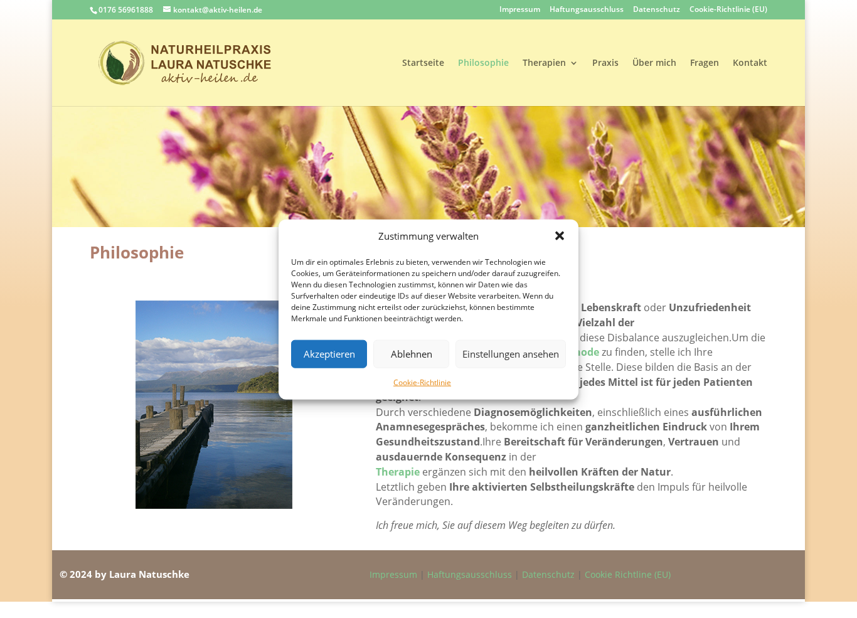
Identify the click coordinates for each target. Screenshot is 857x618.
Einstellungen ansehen (510, 354)
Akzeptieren (329, 354)
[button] (559, 236)
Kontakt (750, 63)
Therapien (544, 63)
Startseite (423, 63)
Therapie (398, 472)
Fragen (704, 63)
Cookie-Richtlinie (422, 381)
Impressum (519, 10)
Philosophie (483, 63)
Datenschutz (656, 10)
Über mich (654, 63)
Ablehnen (411, 354)
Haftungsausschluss (587, 10)
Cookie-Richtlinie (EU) (728, 10)
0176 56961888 (125, 9)
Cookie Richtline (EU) (628, 574)
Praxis (605, 63)
